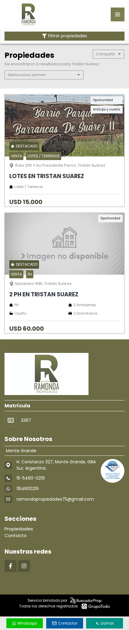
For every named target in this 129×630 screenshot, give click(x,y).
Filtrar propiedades (67, 36)
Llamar (107, 623)
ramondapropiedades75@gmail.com (55, 499)
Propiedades (18, 529)
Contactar (67, 623)
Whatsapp (27, 623)
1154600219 (27, 489)
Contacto (15, 535)
